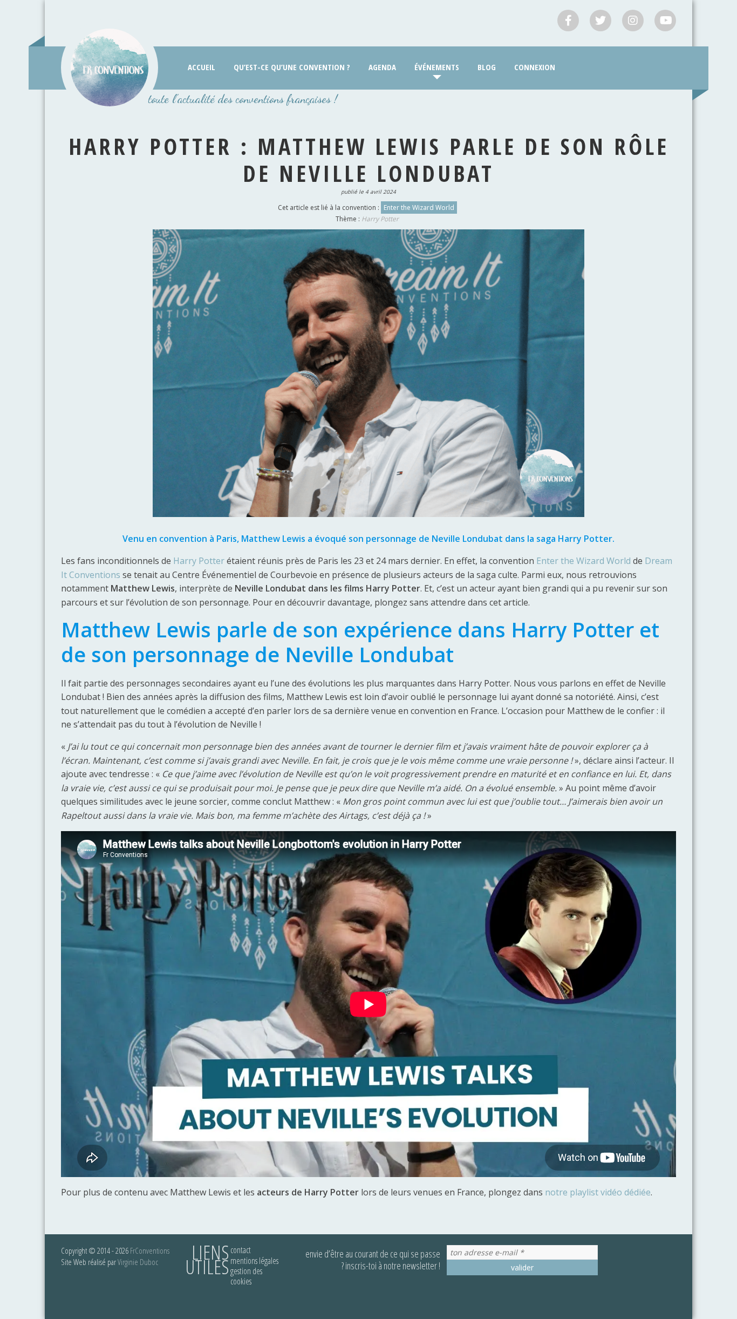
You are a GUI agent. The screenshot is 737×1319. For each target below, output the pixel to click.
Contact (240, 1250)
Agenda (382, 67)
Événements (436, 67)
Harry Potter (380, 218)
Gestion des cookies (246, 1276)
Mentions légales (254, 1261)
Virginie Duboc (138, 1261)
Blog (486, 67)
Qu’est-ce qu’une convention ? (292, 67)
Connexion (534, 67)
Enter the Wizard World (419, 207)
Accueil (201, 67)
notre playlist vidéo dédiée (598, 1192)
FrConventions (149, 1250)
